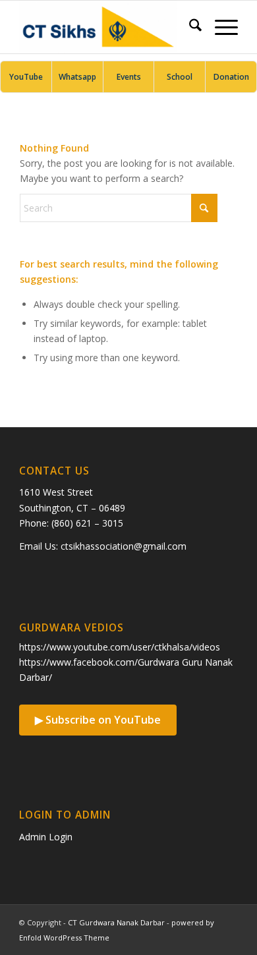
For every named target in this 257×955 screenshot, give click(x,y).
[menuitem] (189, 27)
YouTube (26, 76)
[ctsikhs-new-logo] (106, 27)
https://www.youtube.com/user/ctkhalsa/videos (119, 647)
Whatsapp (77, 76)
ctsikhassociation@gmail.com (123, 546)
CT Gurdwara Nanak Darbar (116, 922)
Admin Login (45, 836)
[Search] (189, 27)
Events (129, 76)
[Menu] (220, 27)
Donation (231, 76)
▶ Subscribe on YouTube (98, 719)
